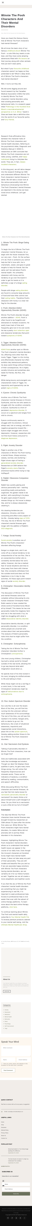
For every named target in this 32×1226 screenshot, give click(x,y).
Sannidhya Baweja (6, 941)
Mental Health (26, 941)
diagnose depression (9, 438)
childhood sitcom (13, 51)
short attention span (21, 330)
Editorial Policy (5, 1130)
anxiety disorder (19, 581)
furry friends (9, 120)
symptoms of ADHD (14, 336)
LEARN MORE (6, 991)
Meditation (7, 1014)
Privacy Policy (4, 1132)
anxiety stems (12, 468)
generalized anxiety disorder (12, 463)
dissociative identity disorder (17, 619)
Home (2, 33)
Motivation (7, 1019)
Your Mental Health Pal (20, 917)
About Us (3, 1135)
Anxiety (6, 1009)
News (3, 943)
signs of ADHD (12, 388)
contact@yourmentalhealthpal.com (15, 1111)
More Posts (5, 1166)
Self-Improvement (9, 1026)
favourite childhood (21, 69)
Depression (7, 1012)
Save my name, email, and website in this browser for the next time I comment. (14, 1064)
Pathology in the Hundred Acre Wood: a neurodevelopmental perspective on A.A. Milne (15, 109)
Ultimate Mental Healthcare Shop (14, 925)
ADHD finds (5, 349)
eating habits (10, 298)
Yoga (6, 1028)
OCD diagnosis (7, 528)
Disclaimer (3, 1127)
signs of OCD (24, 518)
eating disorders (22, 290)
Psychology (8, 1023)
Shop (2, 1124)
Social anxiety (6, 540)
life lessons (22, 58)
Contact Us (4, 1138)
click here (13, 907)
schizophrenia (17, 654)
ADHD (18, 317)
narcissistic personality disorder (13, 795)
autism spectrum (21, 732)
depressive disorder (17, 410)
